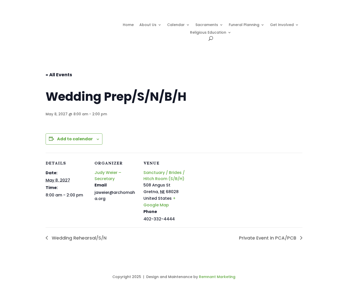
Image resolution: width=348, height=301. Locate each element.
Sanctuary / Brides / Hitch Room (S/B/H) (164, 176)
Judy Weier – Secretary (108, 176)
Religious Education (208, 33)
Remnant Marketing (217, 276)
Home (128, 25)
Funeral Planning (244, 25)
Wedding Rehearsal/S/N (78, 238)
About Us (147, 25)
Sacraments (206, 25)
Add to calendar (75, 139)
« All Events (59, 74)
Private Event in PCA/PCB (268, 238)
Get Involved (282, 25)
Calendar (176, 25)
